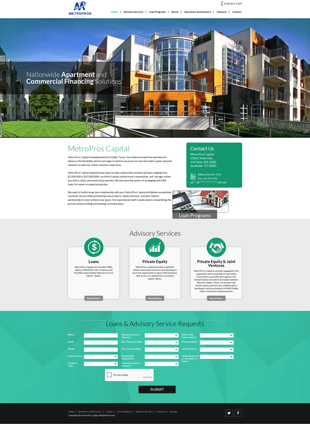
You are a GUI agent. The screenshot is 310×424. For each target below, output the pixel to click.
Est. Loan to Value (131, 349)
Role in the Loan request (189, 335)
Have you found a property (131, 364)
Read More (93, 298)
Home (114, 12)
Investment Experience (128, 357)
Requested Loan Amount (130, 335)
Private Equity (154, 261)
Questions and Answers (197, 12)
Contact (237, 12)
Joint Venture (189, 349)
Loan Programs (195, 215)
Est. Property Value (132, 341)
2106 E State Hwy (201, 158)
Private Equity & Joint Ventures (216, 263)
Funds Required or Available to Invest (190, 358)
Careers (109, 411)
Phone (71, 349)
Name (71, 334)
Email (71, 341)
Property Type (73, 364)
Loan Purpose (75, 356)
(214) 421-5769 (213, 174)
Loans (93, 261)
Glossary (222, 12)
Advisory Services (144, 411)
